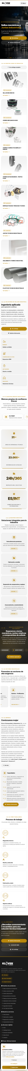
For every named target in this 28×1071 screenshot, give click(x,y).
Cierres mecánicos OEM (8, 991)
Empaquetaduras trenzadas (9, 996)
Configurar (14, 1063)
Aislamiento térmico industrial (9, 1000)
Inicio (4, 1027)
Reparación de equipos (8, 1019)
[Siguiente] (26, 32)
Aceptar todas (14, 1067)
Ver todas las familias (8, 1008)
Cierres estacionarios (7, 993)
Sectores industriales (7, 1032)
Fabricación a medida (8, 1017)
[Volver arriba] (0, 1070)
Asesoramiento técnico (8, 1022)
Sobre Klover (6, 1035)
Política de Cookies (10, 1056)
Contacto (5, 1037)
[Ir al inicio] (6, 3)
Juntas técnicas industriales (9, 1003)
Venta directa (6, 1014)
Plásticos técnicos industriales (9, 998)
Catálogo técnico (7, 1030)
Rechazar (14, 1060)
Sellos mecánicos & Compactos (10, 988)
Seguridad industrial (7, 1005)
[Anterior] (2, 32)
